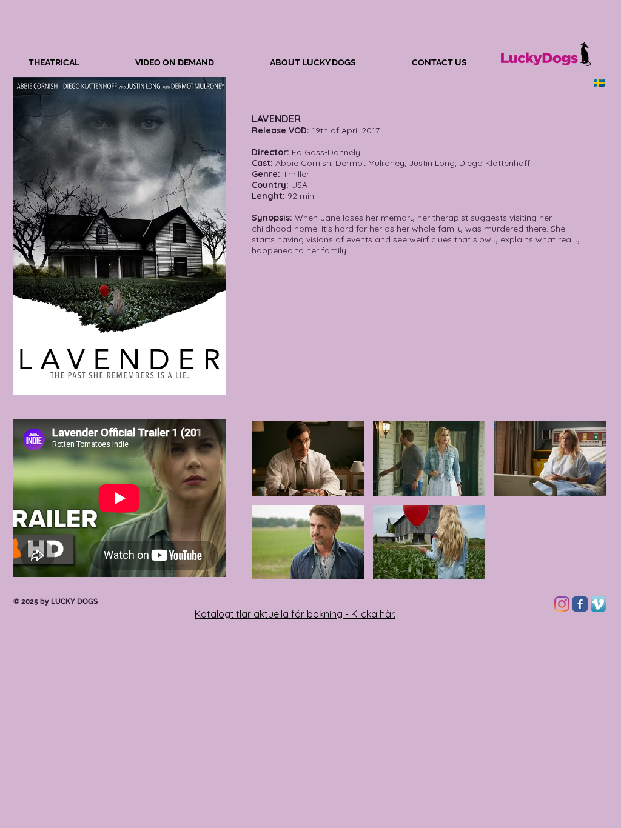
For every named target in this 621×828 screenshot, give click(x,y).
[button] (308, 458)
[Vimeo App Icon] (598, 604)
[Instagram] (561, 604)
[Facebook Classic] (580, 604)
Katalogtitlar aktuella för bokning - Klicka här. (295, 614)
